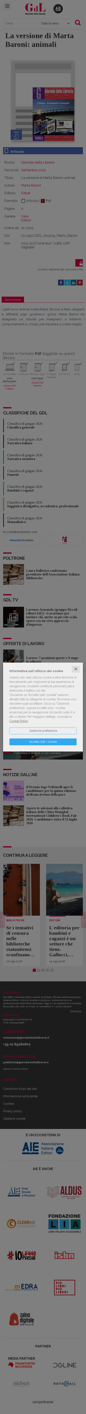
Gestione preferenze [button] (43, 730)
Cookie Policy (18, 721)
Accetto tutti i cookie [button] (43, 741)
